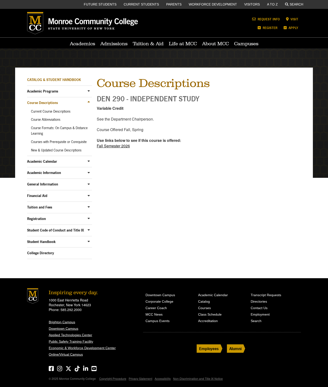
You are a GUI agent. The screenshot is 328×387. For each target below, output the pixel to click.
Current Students (141, 4)
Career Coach (156, 308)
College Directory (40, 253)
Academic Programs (42, 91)
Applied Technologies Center (70, 335)
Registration (36, 218)
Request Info (268, 19)
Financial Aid (37, 195)
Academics (82, 43)
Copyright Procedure (112, 378)
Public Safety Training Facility (71, 341)
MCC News (154, 314)
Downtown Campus (63, 328)
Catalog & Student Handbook (54, 79)
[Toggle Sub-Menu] (88, 91)
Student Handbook (41, 241)
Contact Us (259, 308)
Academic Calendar (42, 161)
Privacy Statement (140, 378)
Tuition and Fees (39, 207)
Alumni (235, 348)
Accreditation (208, 321)
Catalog (204, 301)
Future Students (100, 4)
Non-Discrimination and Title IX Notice (198, 378)
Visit (294, 19)
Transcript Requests (266, 295)
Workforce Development (213, 4)
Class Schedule (210, 314)
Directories (259, 301)
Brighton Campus (62, 322)
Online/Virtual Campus (66, 354)
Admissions (114, 43)
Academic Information (44, 172)
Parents (174, 4)
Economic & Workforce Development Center (82, 348)
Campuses (246, 43)
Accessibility (163, 378)
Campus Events (158, 321)
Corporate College (159, 301)
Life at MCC (183, 43)
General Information (42, 184)
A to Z (272, 4)
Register (269, 28)
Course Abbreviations (45, 119)
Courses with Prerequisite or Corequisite (59, 142)
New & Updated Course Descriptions (56, 150)
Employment (260, 314)
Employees (209, 348)
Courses (204, 308)
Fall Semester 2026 (113, 146)
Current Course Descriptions (50, 111)
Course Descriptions (42, 102)
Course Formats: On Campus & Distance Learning (59, 131)
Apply (293, 28)
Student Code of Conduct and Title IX (55, 230)
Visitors (252, 4)
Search (296, 4)
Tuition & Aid (148, 43)
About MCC (215, 43)
